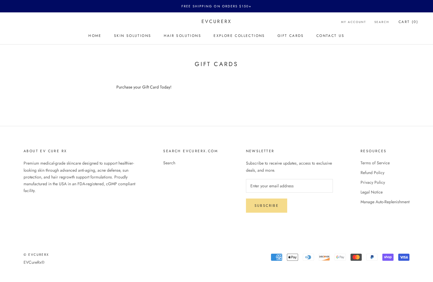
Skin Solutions (132, 35)
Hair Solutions (182, 35)
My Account (353, 22)
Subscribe (266, 205)
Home (95, 35)
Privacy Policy (373, 182)
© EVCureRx (36, 254)
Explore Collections (239, 35)
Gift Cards (290, 35)
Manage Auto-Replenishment (385, 202)
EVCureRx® (34, 262)
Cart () (408, 21)
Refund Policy (372, 173)
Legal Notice (372, 192)
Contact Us (330, 35)
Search (381, 22)
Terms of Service (375, 163)
